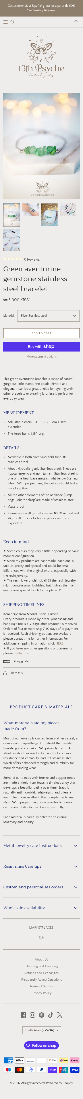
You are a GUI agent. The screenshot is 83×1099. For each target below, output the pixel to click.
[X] (59, 1015)
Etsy (41, 937)
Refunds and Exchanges (41, 973)
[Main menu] (5, 22)
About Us (41, 959)
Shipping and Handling (41, 966)
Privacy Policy (42, 993)
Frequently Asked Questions (41, 980)
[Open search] (12, 22)
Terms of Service (42, 986)
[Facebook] (23, 1015)
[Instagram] (32, 1015)
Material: (9, 316)
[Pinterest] (41, 1015)
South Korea (39, 1030)
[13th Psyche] (41, 56)
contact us (21, 653)
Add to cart (41, 333)
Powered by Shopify (59, 1083)
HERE (60, 643)
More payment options (42, 356)
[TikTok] (50, 1015)
